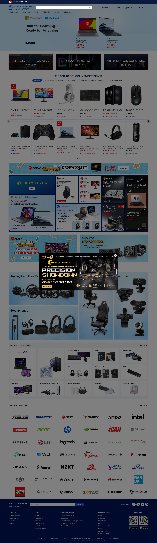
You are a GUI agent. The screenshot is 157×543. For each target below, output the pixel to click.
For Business (67, 12)
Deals (36, 12)
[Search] (89, 7)
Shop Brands (27, 12)
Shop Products (13, 12)
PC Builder (46, 12)
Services (56, 12)
